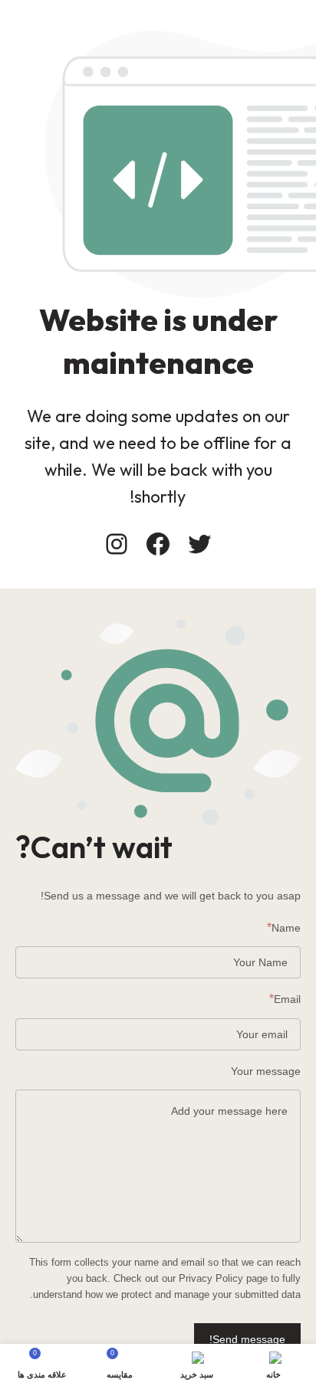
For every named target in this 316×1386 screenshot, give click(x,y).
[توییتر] (199, 544)
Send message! (247, 1339)
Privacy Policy (211, 1278)
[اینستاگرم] (116, 544)
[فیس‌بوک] (158, 544)
